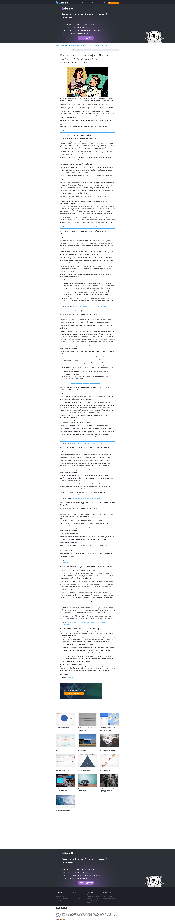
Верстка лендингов (107, 894)
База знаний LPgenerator (62, 898)
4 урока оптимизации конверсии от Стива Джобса (84, 227)
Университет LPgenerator (62, 896)
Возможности (77, 2)
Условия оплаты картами (61, 921)
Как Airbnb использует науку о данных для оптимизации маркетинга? (65, 789)
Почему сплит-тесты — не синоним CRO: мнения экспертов (87, 443)
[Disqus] (87, 830)
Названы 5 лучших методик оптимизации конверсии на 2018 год (64, 728)
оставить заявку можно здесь (74, 672)
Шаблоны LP (85, 2)
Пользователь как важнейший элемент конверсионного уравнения (65, 769)
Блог (57, 894)
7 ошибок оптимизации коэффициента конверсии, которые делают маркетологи (109, 790)
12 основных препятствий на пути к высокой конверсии (86, 749)
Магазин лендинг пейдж (93, 898)
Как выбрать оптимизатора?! (63, 810)
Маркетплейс (90, 902)
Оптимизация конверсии (109, 898)
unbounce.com (70, 677)
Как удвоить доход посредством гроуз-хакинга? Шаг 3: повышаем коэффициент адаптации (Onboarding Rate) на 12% (87, 729)
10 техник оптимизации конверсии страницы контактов (86, 789)
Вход (105, 2)
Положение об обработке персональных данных (77, 895)
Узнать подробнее (85, 38)
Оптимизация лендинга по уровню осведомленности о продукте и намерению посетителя (108, 729)
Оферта (73, 900)
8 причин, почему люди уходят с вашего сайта (65, 749)
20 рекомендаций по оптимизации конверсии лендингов (86, 498)
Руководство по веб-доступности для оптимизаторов (85, 383)
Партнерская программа (93, 900)
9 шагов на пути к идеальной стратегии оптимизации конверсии (109, 769)
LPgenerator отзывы (60, 900)
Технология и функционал (93, 894)
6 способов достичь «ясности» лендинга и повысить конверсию (88, 306)
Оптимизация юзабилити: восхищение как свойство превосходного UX (87, 769)
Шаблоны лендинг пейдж (93, 896)
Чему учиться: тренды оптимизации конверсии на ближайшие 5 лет (89, 131)
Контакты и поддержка (77, 898)
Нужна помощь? (99, 2)
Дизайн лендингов (107, 896)
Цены (90, 2)
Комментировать (74, 693)
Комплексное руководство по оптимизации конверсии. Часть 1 (108, 749)
